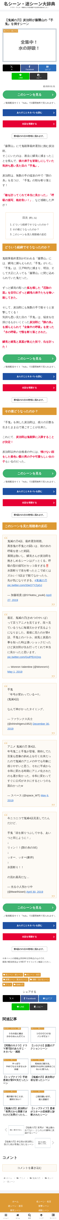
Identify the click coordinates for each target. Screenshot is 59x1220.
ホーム (15, 1201)
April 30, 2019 (34, 891)
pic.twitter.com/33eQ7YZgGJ (24, 585)
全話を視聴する (29, 124)
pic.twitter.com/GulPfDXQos (24, 657)
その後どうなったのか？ (26, 229)
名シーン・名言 (33, 975)
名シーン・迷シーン (14, 975)
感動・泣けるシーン (41, 979)
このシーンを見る (29, 94)
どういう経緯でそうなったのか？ (31, 224)
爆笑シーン (15, 1210)
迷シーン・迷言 (15, 1206)
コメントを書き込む (29, 1167)
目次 (25, 217)
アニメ (8, 984)
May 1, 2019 (14, 671)
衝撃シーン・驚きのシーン (17, 979)
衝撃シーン (43, 1206)
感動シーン (43, 1210)
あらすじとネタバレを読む (29, 112)
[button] (38, 76)
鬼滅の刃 (19, 984)
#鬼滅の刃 (41, 580)
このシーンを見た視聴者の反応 (29, 234)
